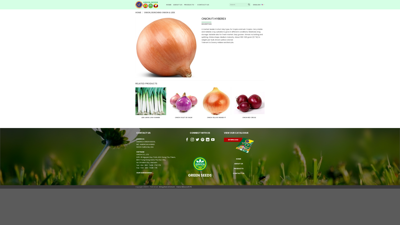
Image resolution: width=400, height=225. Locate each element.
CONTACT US (238, 173)
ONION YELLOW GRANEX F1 (216, 118)
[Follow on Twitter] (197, 140)
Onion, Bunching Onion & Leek (159, 12)
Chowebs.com (200, 144)
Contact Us (203, 5)
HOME (168, 5)
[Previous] (135, 106)
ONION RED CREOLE (249, 118)
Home (138, 12)
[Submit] (249, 4)
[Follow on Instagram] (192, 140)
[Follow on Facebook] (187, 140)
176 (159, 165)
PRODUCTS (189, 5)
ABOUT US (177, 5)
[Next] (264, 106)
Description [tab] (206, 24)
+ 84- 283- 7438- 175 (148, 165)
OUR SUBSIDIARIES (144, 173)
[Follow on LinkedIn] (207, 140)
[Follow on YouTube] (213, 140)
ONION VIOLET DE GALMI (183, 118)
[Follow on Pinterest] (202, 140)
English (256, 5)
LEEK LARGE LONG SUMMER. (150, 118)
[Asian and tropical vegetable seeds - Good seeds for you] (149, 4)
